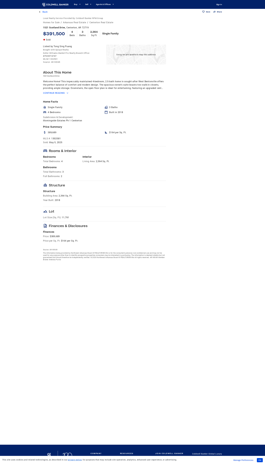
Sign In (219, 4)
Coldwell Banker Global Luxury (207, 453)
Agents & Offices (103, 4)
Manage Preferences (243, 460)
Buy (75, 4)
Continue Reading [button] (54, 93)
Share (219, 12)
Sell (86, 4)
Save (208, 12)
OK (259, 460)
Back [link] (45, 12)
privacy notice (75, 459)
